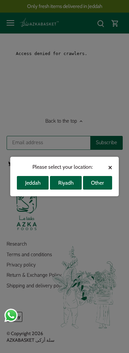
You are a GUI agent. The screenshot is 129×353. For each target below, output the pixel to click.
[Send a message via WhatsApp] (11, 315)
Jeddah (33, 183)
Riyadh (66, 183)
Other (97, 183)
